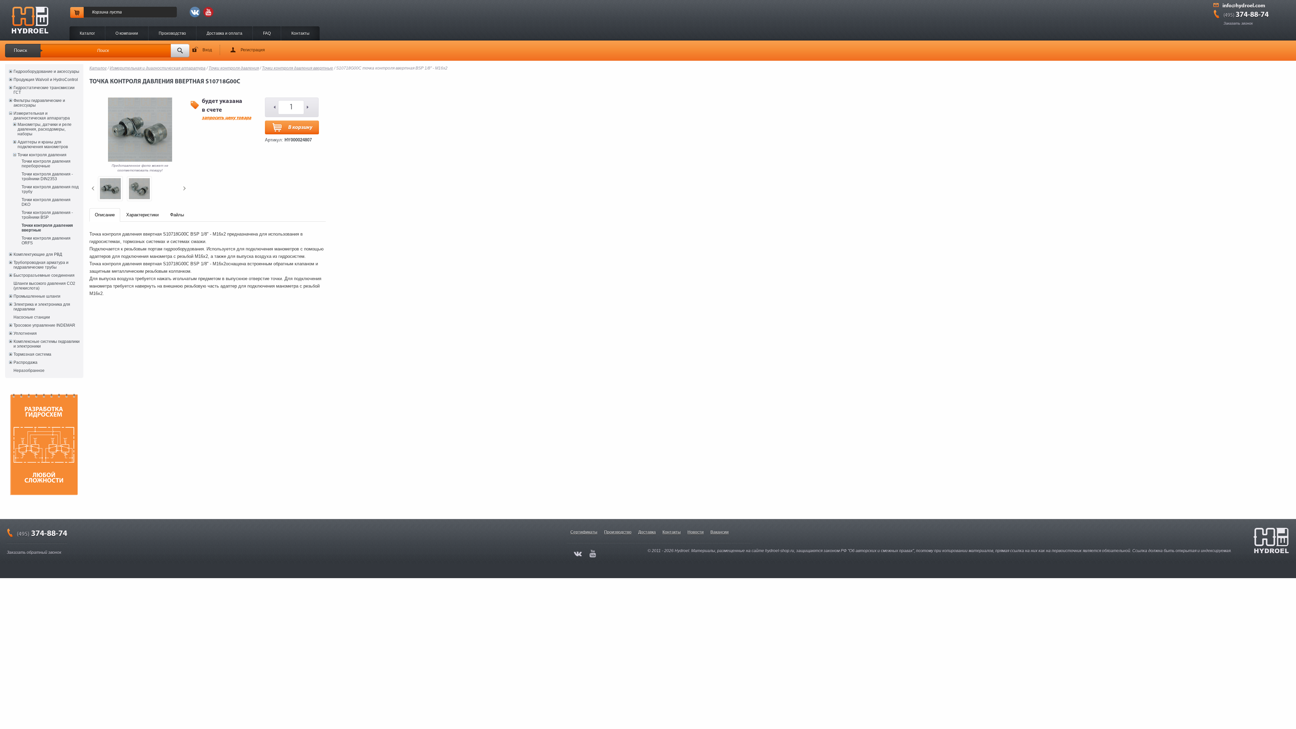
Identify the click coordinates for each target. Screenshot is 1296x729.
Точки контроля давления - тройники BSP (47, 215)
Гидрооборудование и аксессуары (46, 71)
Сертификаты (583, 532)
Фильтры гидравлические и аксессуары (39, 103)
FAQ (267, 33)
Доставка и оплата (224, 33)
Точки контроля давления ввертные (47, 228)
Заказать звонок (1238, 23)
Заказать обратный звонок (34, 552)
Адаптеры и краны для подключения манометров (43, 144)
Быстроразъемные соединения (44, 275)
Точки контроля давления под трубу (50, 189)
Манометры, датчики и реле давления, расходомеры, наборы (45, 129)
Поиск (20, 50)
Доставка (647, 532)
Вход (207, 50)
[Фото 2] (139, 188)
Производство (172, 33)
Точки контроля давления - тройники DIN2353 (47, 176)
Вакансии (719, 532)
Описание (105, 214)
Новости (695, 532)
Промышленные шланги (37, 296)
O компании (126, 33)
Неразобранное (29, 370)
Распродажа (25, 362)
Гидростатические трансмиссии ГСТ (44, 90)
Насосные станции (32, 317)
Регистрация (253, 50)
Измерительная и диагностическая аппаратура (42, 115)
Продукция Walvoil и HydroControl (46, 79)
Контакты (300, 33)
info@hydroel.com (1243, 6)
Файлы (177, 214)
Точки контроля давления (42, 155)
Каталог (87, 33)
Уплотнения (25, 333)
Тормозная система (32, 354)
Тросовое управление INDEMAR (44, 325)
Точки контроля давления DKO (46, 202)
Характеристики (142, 214)
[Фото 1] (110, 188)
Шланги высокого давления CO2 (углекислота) (44, 286)
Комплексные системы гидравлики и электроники (47, 344)
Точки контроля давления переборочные (46, 163)
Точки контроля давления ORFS (46, 240)
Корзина (100, 12)
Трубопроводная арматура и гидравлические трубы (41, 265)
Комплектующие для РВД (38, 254)
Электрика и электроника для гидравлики (42, 307)
